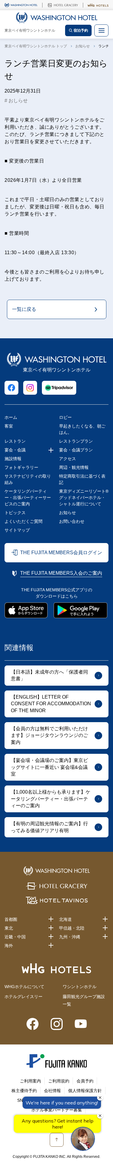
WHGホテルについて (24, 986)
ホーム (11, 417)
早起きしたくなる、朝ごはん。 (82, 429)
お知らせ (82, 46)
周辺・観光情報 (74, 467)
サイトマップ (17, 530)
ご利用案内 (30, 1081)
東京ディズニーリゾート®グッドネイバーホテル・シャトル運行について (83, 497)
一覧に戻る (24, 309)
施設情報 (13, 458)
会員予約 (85, 1081)
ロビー (65, 417)
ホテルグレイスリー (23, 996)
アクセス (67, 458)
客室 (9, 426)
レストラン (15, 441)
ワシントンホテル (79, 986)
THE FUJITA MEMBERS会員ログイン (61, 552)
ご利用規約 (58, 1081)
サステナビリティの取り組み (28, 479)
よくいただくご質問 (23, 521)
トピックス (15, 512)
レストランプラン (76, 441)
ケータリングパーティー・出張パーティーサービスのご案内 (28, 497)
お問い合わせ (71, 521)
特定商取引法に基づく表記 (82, 479)
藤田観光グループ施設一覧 (84, 1000)
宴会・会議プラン (76, 449)
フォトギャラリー (21, 467)
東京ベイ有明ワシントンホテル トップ (36, 46)
